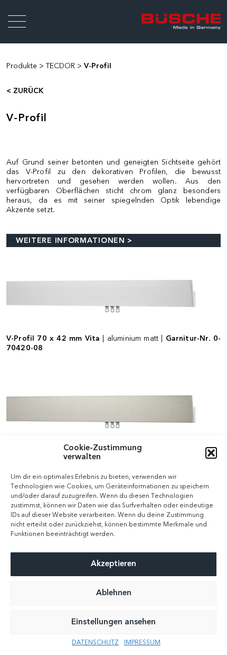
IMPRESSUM (142, 643)
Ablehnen (113, 593)
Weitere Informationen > (74, 240)
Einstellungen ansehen (113, 622)
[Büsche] (181, 21)
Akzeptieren (113, 564)
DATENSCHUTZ (95, 643)
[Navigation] (16, 21)
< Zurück (24, 91)
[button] (211, 453)
